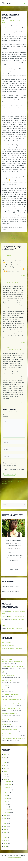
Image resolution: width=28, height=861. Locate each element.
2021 (5, 768)
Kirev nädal (5, 685)
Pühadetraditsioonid (8, 734)
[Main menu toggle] (24, 3)
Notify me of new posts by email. (14, 469)
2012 (5, 826)
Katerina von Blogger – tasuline (11, 648)
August (7, 793)
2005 (5, 846)
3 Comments (6, 21)
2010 (5, 832)
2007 (5, 840)
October (7, 787)
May (6, 801)
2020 (5, 771)
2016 (5, 815)
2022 (5, 765)
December (8, 781)
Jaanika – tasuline (7, 645)
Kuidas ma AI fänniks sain (16, 616)
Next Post (14, 238)
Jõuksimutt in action (8, 719)
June (6, 798)
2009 (5, 835)
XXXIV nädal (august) (8, 675)
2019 (5, 774)
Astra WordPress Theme (14, 857)
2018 (5, 777)
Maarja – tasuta (6, 651)
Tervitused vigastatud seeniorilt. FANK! (13, 699)
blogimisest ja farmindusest (10, 694)
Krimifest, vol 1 (6, 680)
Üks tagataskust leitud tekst (10, 704)
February (7, 809)
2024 (5, 760)
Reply (23, 275)
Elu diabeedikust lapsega (9, 729)
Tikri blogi (6, 3)
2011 (5, 829)
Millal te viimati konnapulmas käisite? (13, 738)
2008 (5, 838)
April (6, 804)
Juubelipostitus (6, 724)
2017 (5, 779)
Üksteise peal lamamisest (9, 713)
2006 (5, 843)
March (7, 807)
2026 (5, 754)
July (6, 795)
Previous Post (14, 235)
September (8, 790)
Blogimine (5, 689)
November (8, 784)
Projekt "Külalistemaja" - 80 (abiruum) (13, 666)
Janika (9, 255)
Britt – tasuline (6, 642)
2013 (5, 824)
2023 (5, 763)
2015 (5, 818)
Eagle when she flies (8, 671)
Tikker (4, 611)
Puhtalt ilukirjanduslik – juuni (11, 708)
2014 (5, 821)
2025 (5, 757)
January (7, 812)
